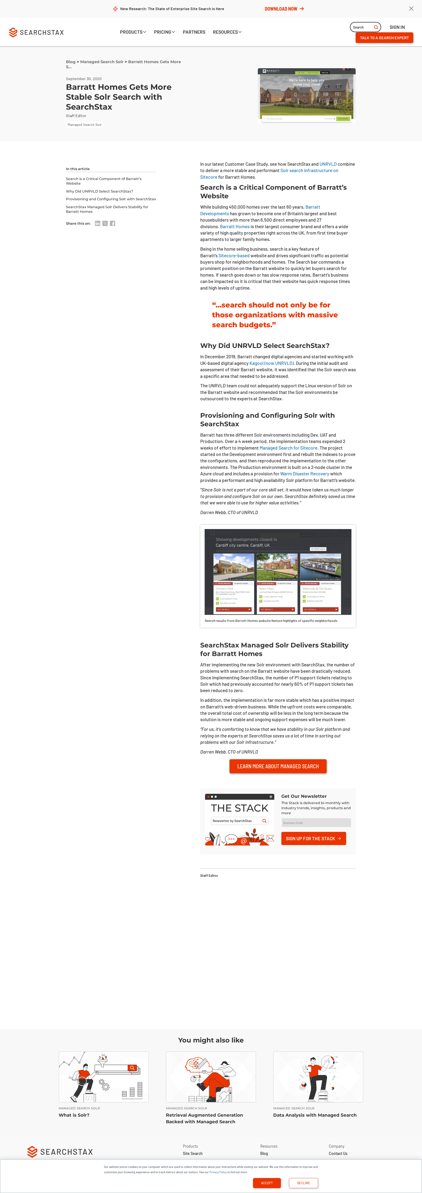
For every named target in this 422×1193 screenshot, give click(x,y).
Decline (303, 1183)
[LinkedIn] (97, 223)
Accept (267, 1183)
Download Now (281, 8)
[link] (194, 32)
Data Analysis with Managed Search (315, 1115)
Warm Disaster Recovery (304, 473)
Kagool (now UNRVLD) (271, 363)
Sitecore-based (234, 255)
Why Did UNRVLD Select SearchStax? (99, 191)
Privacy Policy (218, 1172)
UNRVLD (328, 164)
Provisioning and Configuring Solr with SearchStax (111, 199)
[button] (133, 32)
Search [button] (358, 27)
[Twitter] (105, 223)
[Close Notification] (411, 8)
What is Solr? (74, 1115)
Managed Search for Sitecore (288, 447)
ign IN (397, 27)
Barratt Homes (235, 226)
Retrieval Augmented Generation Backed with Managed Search (204, 1118)
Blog (71, 61)
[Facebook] (112, 223)
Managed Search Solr (102, 61)
